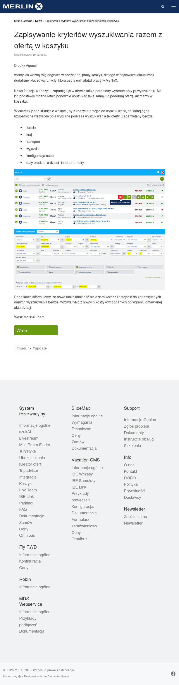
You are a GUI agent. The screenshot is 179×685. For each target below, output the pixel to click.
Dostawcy (132, 497)
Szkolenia (132, 445)
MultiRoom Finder (34, 444)
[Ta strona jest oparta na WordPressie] (19, 676)
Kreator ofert (30, 464)
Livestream (28, 438)
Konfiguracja (30, 561)
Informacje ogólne (34, 425)
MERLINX (22, 670)
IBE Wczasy (82, 474)
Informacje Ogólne (140, 419)
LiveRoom (28, 489)
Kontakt (130, 471)
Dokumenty (134, 432)
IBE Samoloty (83, 480)
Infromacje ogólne (34, 586)
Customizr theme (58, 676)
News (38, 21)
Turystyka (27, 451)
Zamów (25, 522)
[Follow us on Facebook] (173, 673)
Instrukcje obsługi (139, 439)
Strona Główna (23, 21)
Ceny (23, 529)
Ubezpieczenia (32, 457)
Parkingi (26, 503)
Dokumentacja (31, 515)
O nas (129, 464)
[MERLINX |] (23, 6)
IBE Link (26, 496)
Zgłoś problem (136, 426)
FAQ (23, 509)
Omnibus (27, 535)
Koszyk (25, 483)
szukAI (25, 431)
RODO (130, 477)
